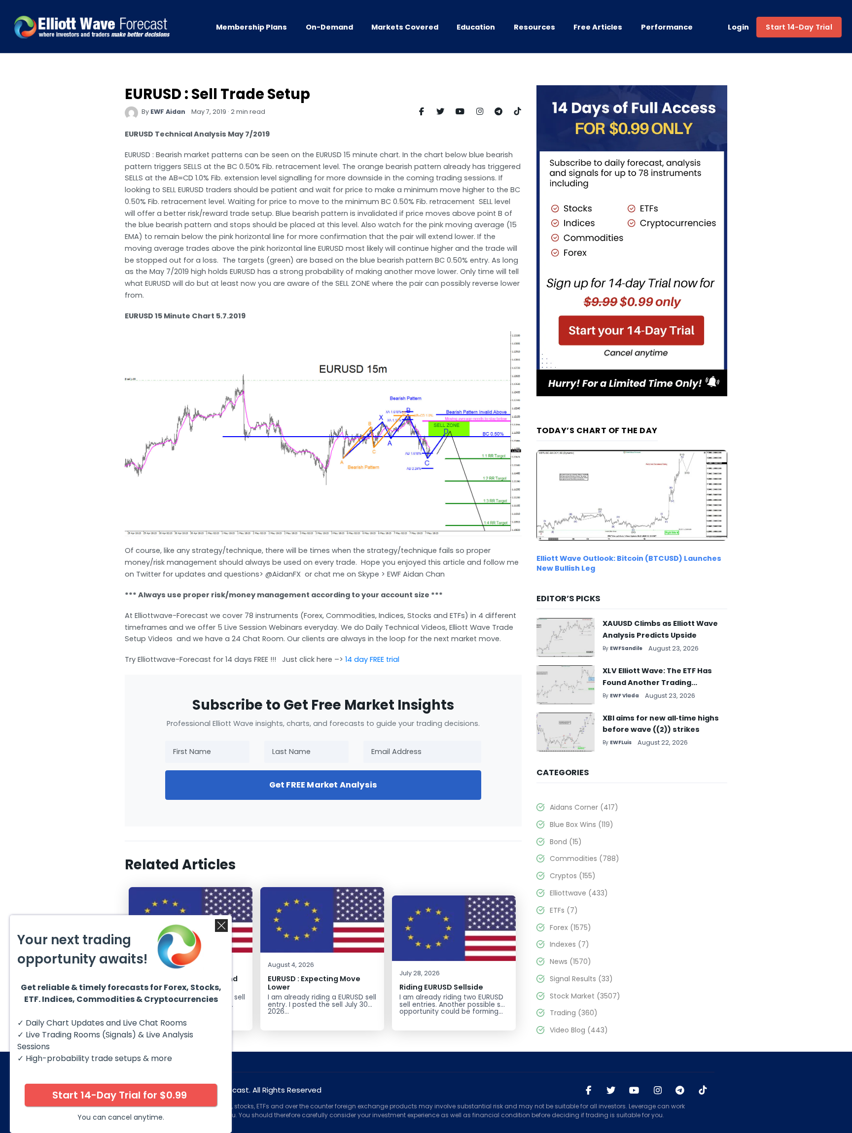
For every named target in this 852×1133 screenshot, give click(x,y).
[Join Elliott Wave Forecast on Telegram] (679, 1090)
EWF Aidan (167, 111)
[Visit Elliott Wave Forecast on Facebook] (588, 1090)
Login (738, 27)
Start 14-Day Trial (799, 27)
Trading (573, 1013)
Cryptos (572, 876)
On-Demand (329, 27)
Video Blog (578, 1030)
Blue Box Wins (581, 824)
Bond (565, 842)
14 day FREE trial (372, 659)
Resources (534, 27)
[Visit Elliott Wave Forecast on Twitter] (610, 1090)
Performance (667, 27)
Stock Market (585, 996)
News (570, 961)
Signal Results (581, 979)
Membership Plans (251, 27)
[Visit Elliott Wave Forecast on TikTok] (702, 1090)
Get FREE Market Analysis (323, 784)
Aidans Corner (584, 807)
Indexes (569, 944)
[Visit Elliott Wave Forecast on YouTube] (634, 1090)
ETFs (563, 910)
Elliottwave (578, 893)
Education (476, 27)
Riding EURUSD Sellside (441, 987)
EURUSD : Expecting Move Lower (314, 983)
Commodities (584, 858)
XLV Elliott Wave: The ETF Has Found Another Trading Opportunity (657, 682)
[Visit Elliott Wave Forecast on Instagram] (657, 1090)
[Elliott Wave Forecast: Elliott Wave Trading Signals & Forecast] (92, 27)
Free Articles (597, 27)
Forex (570, 927)
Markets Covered (404, 27)
